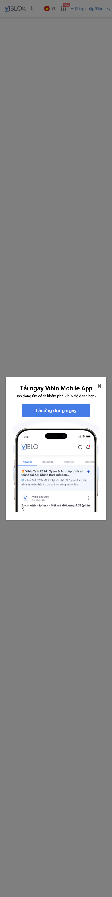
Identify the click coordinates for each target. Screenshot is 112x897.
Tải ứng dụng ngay (56, 410)
